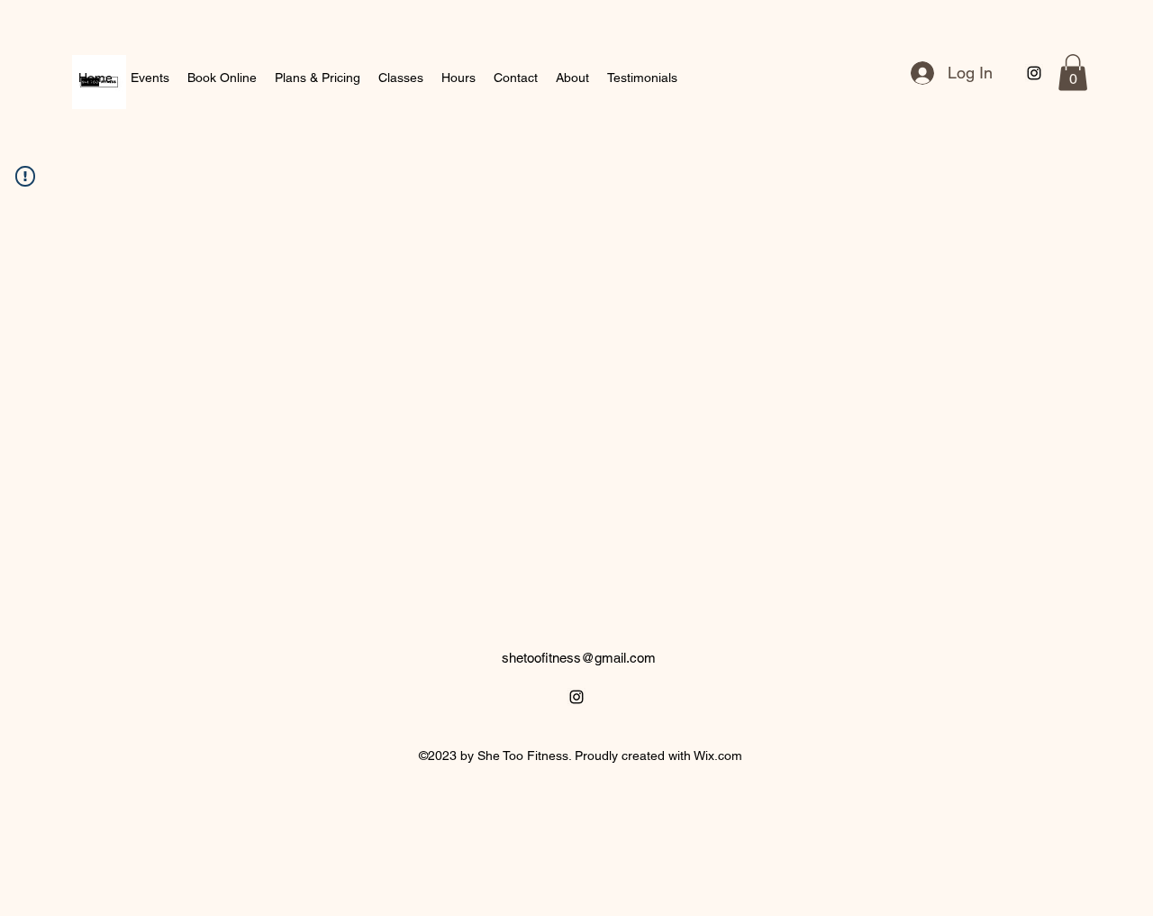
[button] (1073, 72)
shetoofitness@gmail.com (579, 657)
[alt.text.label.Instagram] (1034, 73)
